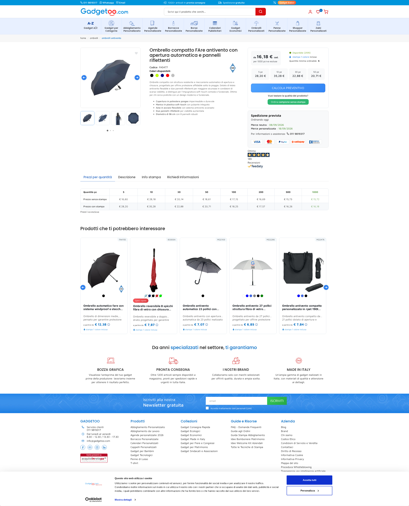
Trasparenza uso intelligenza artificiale (303, 471)
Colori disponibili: (160, 71)
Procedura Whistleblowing (296, 467)
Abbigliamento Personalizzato (132, 29)
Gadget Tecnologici (142, 455)
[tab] (97, 177)
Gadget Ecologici (190, 431)
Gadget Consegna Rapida (195, 427)
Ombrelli (94, 38)
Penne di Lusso (139, 459)
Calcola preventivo (288, 88)
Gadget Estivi (286, 2)
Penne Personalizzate (277, 29)
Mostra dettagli (123, 499)
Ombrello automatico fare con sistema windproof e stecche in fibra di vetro (103, 307)
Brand (284, 431)
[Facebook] (82, 447)
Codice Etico (288, 439)
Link (249, 408)
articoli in (190, 2)
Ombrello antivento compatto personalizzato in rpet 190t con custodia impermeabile (302, 307)
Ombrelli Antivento (111, 38)
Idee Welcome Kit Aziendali (247, 443)
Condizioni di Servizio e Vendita (299, 443)
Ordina (288, 102)
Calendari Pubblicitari (214, 29)
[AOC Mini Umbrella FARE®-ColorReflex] (110, 78)
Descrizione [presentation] (126, 177)
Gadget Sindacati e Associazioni (199, 451)
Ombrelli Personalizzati (256, 29)
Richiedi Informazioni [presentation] (183, 177)
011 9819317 (90, 2)
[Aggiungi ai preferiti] (136, 53)
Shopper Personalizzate (297, 29)
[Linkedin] (104, 447)
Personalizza (308, 490)
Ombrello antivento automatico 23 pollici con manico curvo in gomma (200, 307)
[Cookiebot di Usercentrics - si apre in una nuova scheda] (94, 499)
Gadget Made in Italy (193, 439)
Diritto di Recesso (291, 451)
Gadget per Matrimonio (194, 447)
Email (122, 2)
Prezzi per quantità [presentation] (98, 177)
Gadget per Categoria (111, 29)
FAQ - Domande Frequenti (246, 427)
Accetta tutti (309, 480)
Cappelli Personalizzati (144, 447)
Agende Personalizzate (152, 29)
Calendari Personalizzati (144, 443)
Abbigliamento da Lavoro (145, 431)
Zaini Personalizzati (318, 29)
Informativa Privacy (292, 459)
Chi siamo (286, 435)
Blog (283, 427)
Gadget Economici (235, 29)
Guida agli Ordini (240, 431)
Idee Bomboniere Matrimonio (248, 439)
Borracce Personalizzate (173, 29)
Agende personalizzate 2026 (147, 435)
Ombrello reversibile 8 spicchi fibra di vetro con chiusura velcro (153, 308)
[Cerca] (260, 12)
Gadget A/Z (90, 28)
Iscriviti (277, 401)
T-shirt (134, 463)
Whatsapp (108, 2)
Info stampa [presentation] (151, 177)
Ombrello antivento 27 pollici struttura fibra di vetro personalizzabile (251, 307)
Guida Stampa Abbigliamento (248, 435)
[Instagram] (97, 447)
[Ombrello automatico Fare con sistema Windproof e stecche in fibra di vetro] (121, 288)
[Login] (310, 12)
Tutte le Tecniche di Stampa (247, 447)
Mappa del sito (289, 463)
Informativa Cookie (292, 455)
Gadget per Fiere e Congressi (197, 443)
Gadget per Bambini (142, 451)
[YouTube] (90, 447)
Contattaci (287, 447)
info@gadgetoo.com (98, 440)
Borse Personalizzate (194, 29)
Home (83, 38)
